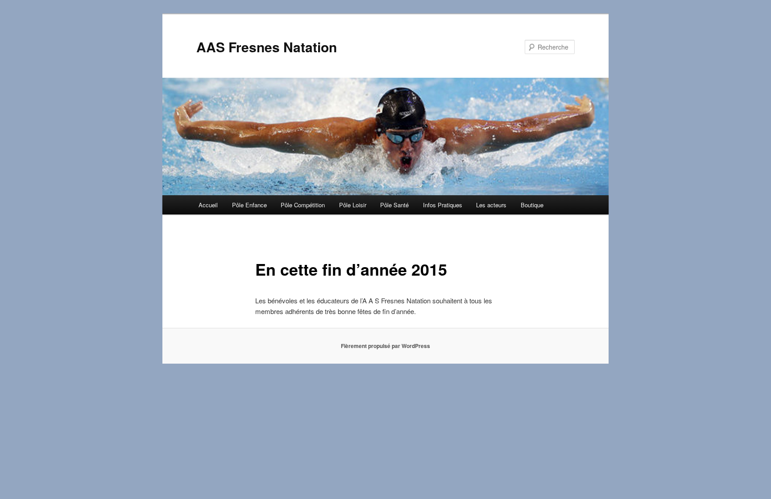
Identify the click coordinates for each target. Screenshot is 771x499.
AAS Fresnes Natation (266, 46)
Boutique (532, 205)
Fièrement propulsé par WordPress (385, 346)
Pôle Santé (394, 205)
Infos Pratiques (442, 205)
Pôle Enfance (249, 205)
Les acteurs (491, 205)
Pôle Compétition (303, 205)
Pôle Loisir (352, 205)
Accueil (208, 205)
